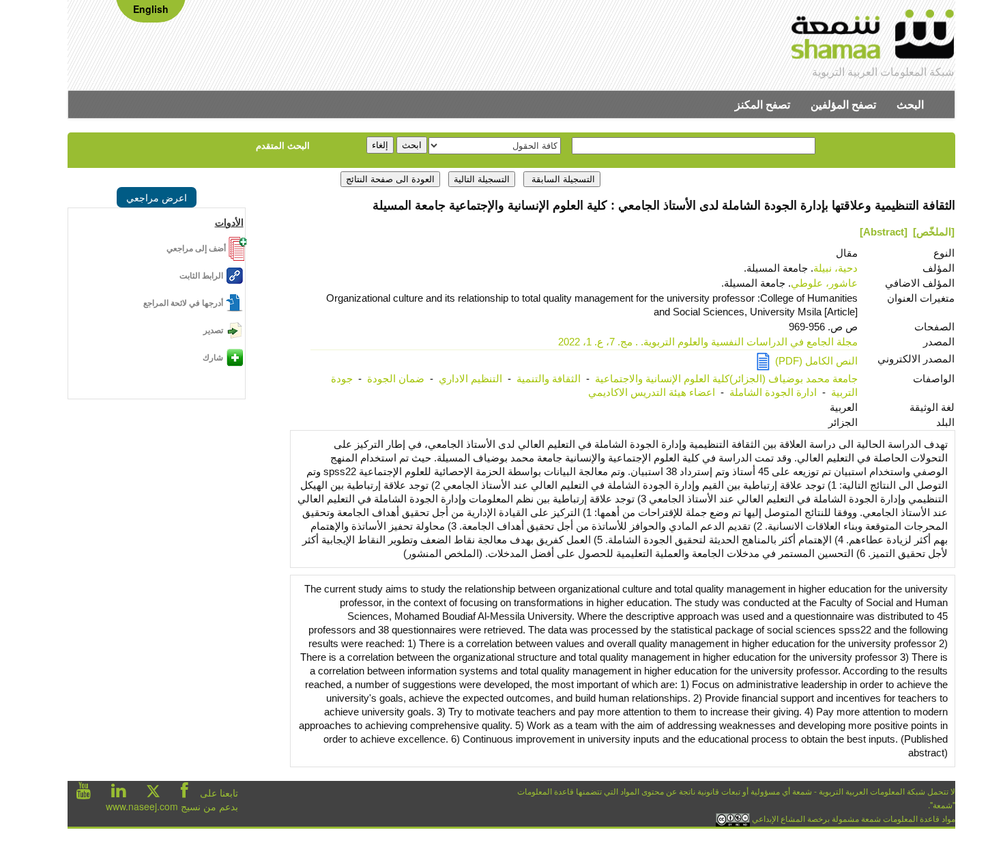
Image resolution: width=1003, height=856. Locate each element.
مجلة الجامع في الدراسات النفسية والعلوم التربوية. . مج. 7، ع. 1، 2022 (708, 341)
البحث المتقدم (283, 145)
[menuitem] (910, 104)
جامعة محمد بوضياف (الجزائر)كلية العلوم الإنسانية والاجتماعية (726, 378)
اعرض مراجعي (156, 197)
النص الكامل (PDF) (814, 361)
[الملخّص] (934, 232)
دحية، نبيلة (835, 268)
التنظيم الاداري (470, 378)
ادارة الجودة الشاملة (773, 392)
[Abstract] (883, 232)
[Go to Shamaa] (873, 36)
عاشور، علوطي (824, 283)
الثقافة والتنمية (549, 378)
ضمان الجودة (395, 378)
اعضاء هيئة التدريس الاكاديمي (651, 392)
